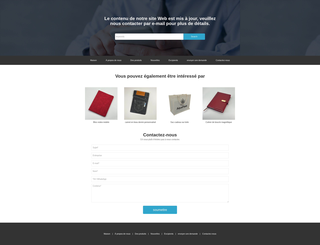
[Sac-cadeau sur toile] (179, 104)
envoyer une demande (197, 60)
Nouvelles (155, 60)
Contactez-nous (223, 60)
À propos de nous (113, 60)
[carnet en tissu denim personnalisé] (140, 104)
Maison (93, 60)
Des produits (136, 60)
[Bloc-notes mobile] (101, 104)
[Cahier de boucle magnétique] (218, 104)
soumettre (160, 210)
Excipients (173, 60)
